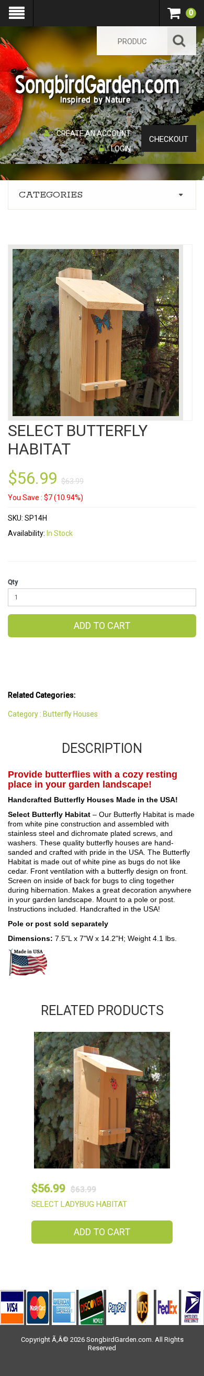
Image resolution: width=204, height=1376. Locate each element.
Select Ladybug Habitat (79, 1204)
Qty (13, 582)
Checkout (168, 139)
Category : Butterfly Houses (53, 714)
